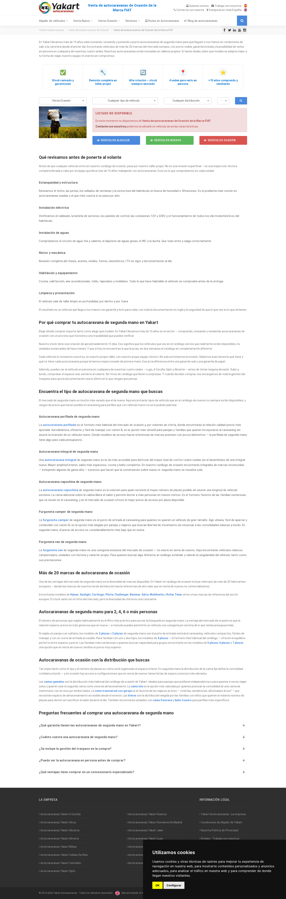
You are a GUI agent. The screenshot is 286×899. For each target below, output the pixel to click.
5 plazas (212, 642)
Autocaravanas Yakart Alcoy (58, 822)
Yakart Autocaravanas (51, 30)
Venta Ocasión (108, 21)
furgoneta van (53, 550)
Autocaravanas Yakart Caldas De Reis (64, 854)
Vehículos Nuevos (167, 140)
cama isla (137, 686)
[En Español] (244, 5)
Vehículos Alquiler (115, 140)
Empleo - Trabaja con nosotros (219, 838)
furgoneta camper (56, 520)
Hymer (74, 594)
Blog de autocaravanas (202, 21)
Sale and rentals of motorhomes (138, 893)
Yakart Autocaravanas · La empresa (223, 814)
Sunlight (85, 594)
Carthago (98, 594)
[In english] (244, 9)
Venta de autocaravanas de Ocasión (89, 30)
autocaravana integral (60, 460)
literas (132, 695)
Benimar (135, 594)
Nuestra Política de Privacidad (219, 830)
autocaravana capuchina (60, 490)
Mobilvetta (157, 594)
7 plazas (238, 642)
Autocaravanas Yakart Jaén (145, 830)
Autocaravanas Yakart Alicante (60, 830)
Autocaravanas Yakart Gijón (57, 871)
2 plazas (104, 633)
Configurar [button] (174, 885)
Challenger (121, 594)
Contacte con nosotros (111, 126)
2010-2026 (47, 893)
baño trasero (183, 700)
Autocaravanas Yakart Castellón (60, 863)
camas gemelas (54, 681)
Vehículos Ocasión (221, 140)
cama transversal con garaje (113, 690)
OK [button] (157, 885)
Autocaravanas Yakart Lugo (145, 838)
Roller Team (174, 594)
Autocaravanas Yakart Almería (59, 838)
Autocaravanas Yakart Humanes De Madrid (155, 822)
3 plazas (117, 633)
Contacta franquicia (208, 9)
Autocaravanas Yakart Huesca (147, 814)
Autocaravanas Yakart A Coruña (60, 814)
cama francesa (162, 700)
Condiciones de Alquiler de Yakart (221, 822)
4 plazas (163, 638)
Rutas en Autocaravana (163, 21)
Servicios (131, 21)
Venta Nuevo (82, 21)
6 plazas (224, 642)
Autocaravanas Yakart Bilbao (58, 846)
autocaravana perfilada (59, 425)
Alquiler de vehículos (52, 21)
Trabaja (227, 5)
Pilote (109, 594)
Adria (145, 594)
